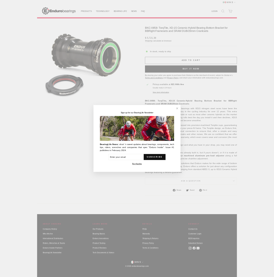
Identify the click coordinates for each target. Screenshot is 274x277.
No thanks (137, 164)
